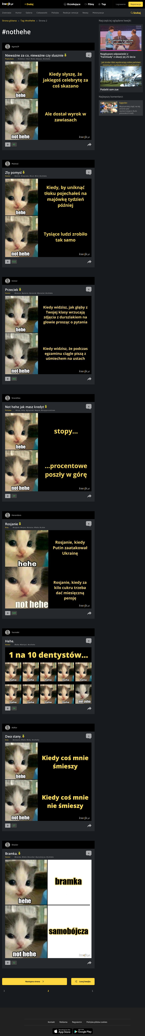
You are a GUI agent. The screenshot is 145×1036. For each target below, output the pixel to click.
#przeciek (32, 293)
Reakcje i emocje (70, 13)
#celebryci (21, 59)
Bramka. (11, 853)
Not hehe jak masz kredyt (25, 407)
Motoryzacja (98, 13)
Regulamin (77, 1022)
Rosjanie (12, 524)
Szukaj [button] (137, 12)
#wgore (37, 410)
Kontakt (51, 1022)
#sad (28, 59)
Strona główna (9, 20)
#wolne (17, 176)
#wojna (23, 527)
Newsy (85, 13)
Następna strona (32, 981)
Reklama (63, 1022)
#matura (18, 293)
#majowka (25, 176)
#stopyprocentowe (48, 410)
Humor (18, 13)
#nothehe (46, 59)
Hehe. (9, 641)
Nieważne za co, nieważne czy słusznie (34, 55)
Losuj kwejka (85, 981)
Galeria (29, 13)
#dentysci (23, 645)
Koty (6, 527)
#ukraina (30, 527)
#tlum (32, 176)
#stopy (18, 410)
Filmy (91, 4)
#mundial (31, 857)
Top (104, 4)
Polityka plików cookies (97, 1022)
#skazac (39, 59)
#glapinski (30, 410)
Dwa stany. (13, 736)
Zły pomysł (14, 172)
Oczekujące (73, 4)
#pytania (25, 293)
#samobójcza (41, 857)
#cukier (42, 527)
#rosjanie (16, 527)
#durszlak (41, 293)
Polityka (55, 13)
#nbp (23, 410)
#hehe (33, 59)
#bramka (18, 857)
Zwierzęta (6, 13)
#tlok (37, 176)
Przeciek (12, 290)
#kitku (29, 740)
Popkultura (9, 59)
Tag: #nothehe (28, 20)
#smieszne (16, 740)
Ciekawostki (42, 13)
